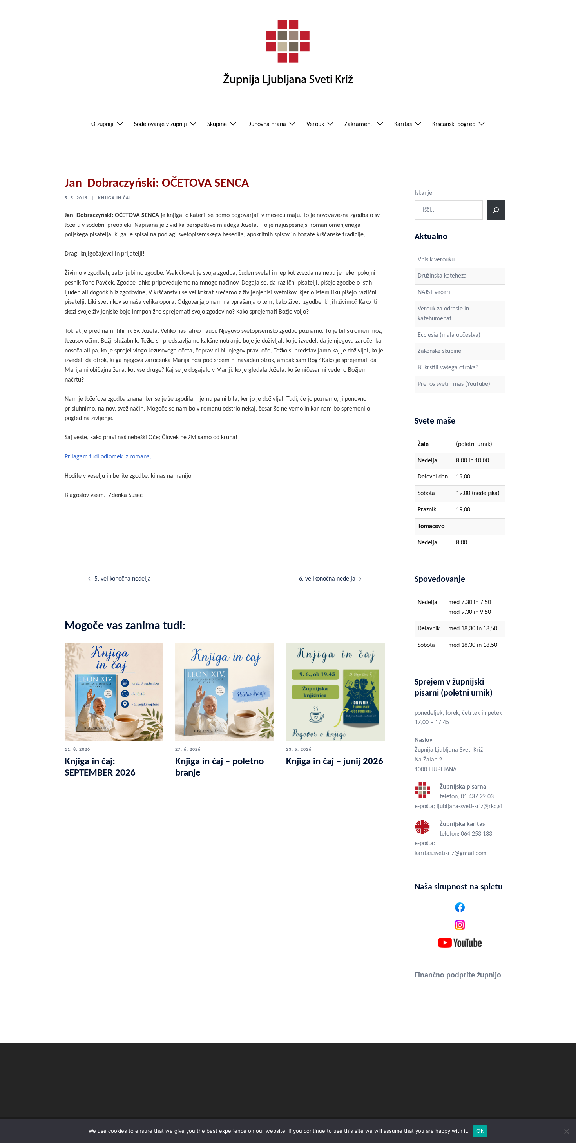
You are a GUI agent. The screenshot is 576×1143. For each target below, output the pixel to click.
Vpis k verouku (436, 260)
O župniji (102, 124)
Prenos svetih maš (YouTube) (454, 384)
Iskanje (423, 193)
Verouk (315, 124)
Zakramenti (359, 124)
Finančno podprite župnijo (458, 975)
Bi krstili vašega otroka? (448, 368)
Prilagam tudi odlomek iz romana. (108, 457)
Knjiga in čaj (114, 198)
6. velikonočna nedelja (327, 579)
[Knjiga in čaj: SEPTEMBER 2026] (114, 692)
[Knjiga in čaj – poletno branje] (224, 692)
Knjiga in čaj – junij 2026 (334, 762)
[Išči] (496, 210)
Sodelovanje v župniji (160, 124)
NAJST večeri (434, 292)
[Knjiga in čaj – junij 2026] (335, 692)
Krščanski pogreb (453, 124)
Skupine (217, 124)
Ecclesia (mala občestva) (449, 335)
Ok (480, 1131)
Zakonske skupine (439, 351)
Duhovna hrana (266, 124)
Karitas (403, 124)
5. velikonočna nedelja (122, 579)
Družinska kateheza (442, 276)
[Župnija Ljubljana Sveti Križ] (288, 56)
